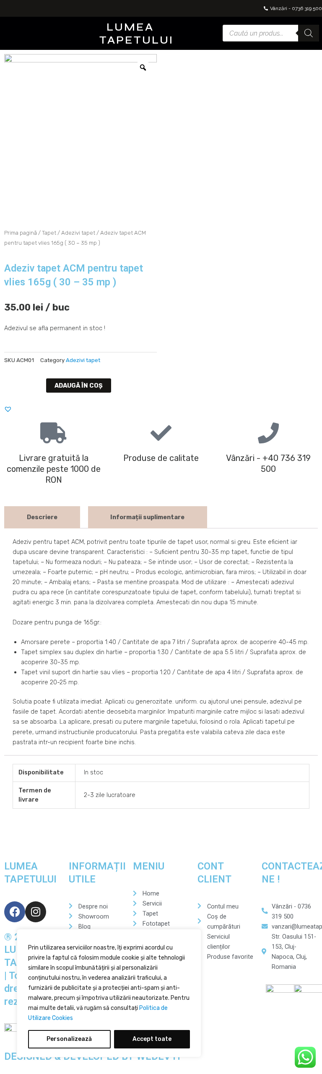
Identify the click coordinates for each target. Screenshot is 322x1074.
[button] (69, 33)
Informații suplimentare (147, 517)
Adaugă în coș (79, 385)
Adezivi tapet (78, 232)
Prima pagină (20, 232)
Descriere (42, 517)
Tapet (49, 232)
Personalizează (69, 1039)
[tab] (42, 517)
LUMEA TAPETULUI (136, 34)
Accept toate (151, 1039)
